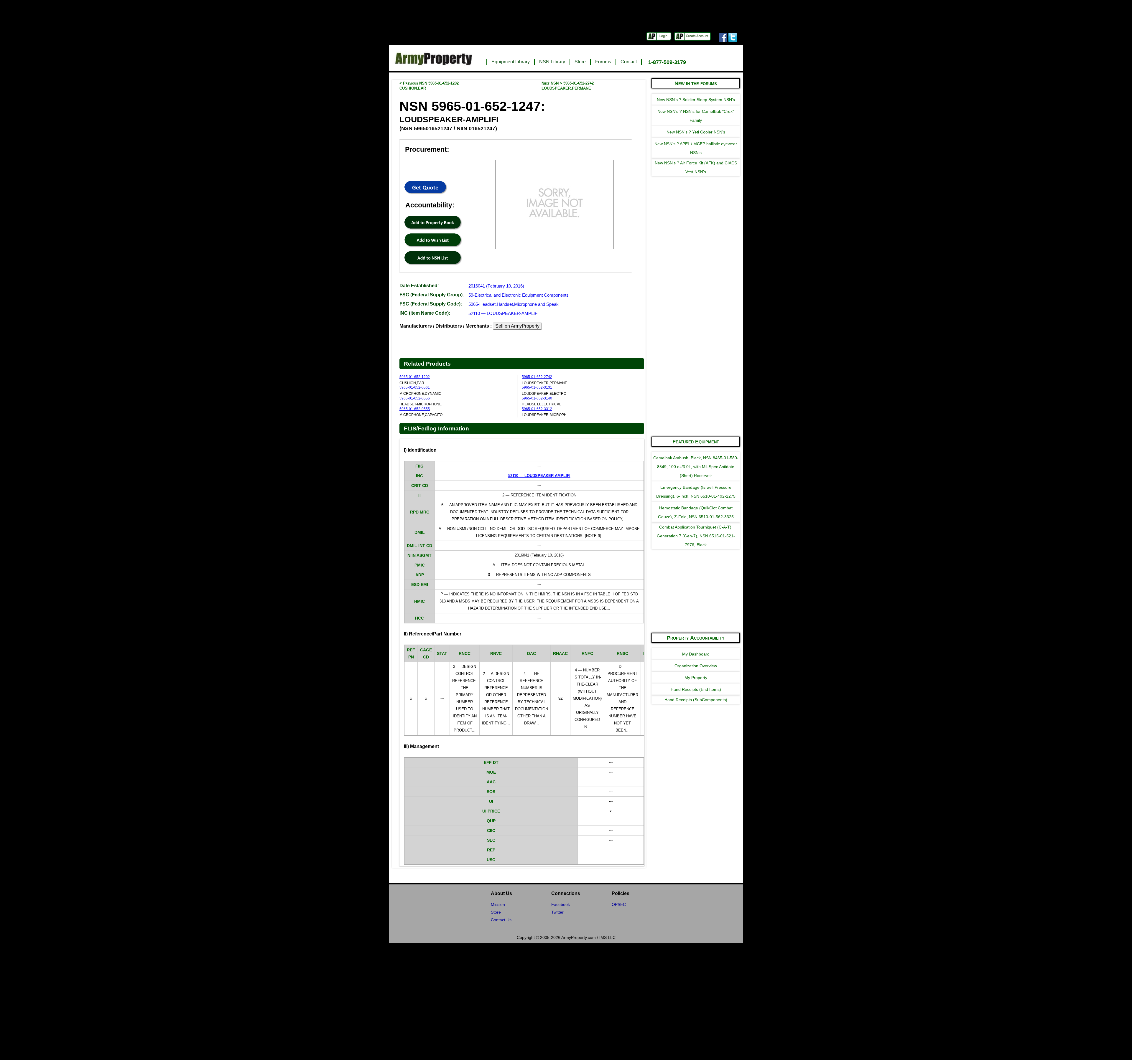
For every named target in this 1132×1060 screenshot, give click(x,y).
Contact (629, 61)
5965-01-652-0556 (414, 398)
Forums (603, 61)
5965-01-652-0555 (414, 409)
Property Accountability (696, 638)
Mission (498, 904)
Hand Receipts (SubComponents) (695, 699)
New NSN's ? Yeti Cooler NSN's (696, 132)
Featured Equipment (695, 442)
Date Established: (419, 285)
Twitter (557, 912)
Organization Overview (695, 665)
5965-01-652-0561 (414, 387)
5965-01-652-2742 (537, 377)
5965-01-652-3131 (537, 387)
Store (580, 61)
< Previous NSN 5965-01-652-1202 (429, 85)
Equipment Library (510, 61)
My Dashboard (696, 654)
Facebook (560, 904)
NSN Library (552, 61)
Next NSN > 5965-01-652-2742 (568, 85)
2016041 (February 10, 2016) (496, 285)
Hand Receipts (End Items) (696, 689)
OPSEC (619, 904)
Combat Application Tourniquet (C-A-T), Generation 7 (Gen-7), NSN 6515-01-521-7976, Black (696, 536)
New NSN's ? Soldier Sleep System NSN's (696, 99)
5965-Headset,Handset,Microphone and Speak (513, 304)
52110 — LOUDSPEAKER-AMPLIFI (503, 313)
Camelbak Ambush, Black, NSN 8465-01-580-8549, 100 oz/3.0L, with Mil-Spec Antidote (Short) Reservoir (695, 466)
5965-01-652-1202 (414, 377)
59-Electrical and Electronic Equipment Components (518, 295)
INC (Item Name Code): (424, 313)
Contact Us (501, 919)
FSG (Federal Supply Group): (431, 294)
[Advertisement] (695, 343)
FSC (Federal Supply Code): (430, 303)
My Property (696, 677)
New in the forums (695, 83)
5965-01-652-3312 (537, 409)
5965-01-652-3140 (537, 398)
